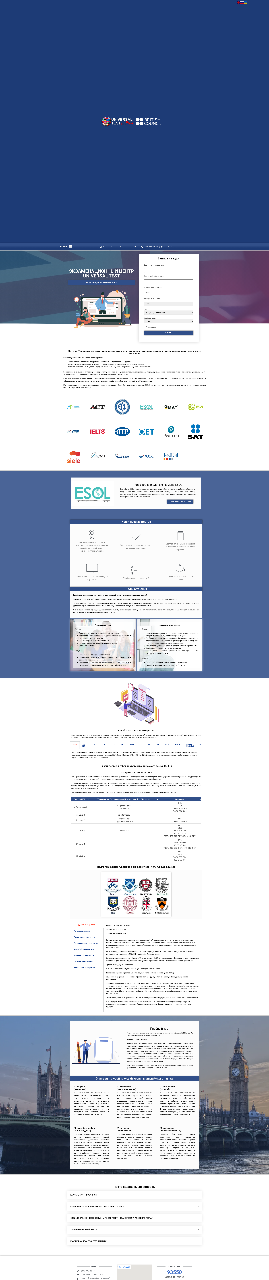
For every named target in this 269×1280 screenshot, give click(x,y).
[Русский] (242, 2)
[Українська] (245, 2)
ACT (149, 744)
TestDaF (177, 744)
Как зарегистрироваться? (83, 1195)
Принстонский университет (85, 937)
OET (122, 744)
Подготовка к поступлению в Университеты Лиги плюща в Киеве (136, 866)
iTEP (167, 744)
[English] (238, 2)
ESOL (95, 744)
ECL (114, 744)
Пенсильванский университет (86, 943)
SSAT (132, 744)
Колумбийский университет (85, 949)
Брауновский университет (84, 968)
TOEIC (104, 744)
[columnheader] (80, 799)
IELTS (75, 744)
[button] (101, 282)
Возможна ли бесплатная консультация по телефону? (98, 1206)
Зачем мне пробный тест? (83, 1229)
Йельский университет (83, 931)
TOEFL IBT (84, 745)
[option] (136, 494)
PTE (158, 744)
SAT (141, 744)
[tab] (75, 745)
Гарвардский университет (84, 925)
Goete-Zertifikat (190, 745)
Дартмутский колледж (83, 962)
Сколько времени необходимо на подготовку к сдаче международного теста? (111, 1218)
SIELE (201, 744)
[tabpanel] (136, 756)
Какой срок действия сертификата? (88, 1241)
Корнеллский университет (84, 955)
